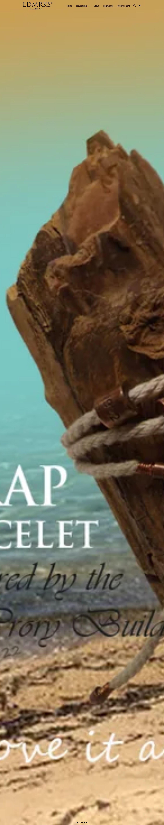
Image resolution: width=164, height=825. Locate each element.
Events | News (124, 6)
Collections (81, 6)
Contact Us (108, 6)
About (96, 6)
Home (69, 6)
